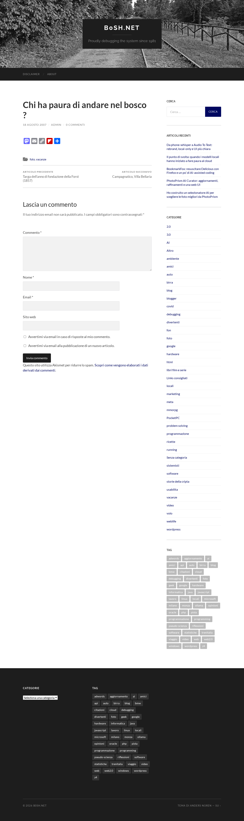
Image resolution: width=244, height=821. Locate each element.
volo (169, 513)
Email (28, 297)
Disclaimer (31, 74)
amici (170, 266)
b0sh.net (122, 27)
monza (186, 605)
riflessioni (198, 625)
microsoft (210, 598)
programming (202, 619)
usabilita (172, 489)
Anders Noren (201, 805)
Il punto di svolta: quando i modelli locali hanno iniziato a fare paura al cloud (193, 159)
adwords (174, 558)
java (190, 592)
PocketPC (173, 418)
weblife (171, 521)
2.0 (169, 226)
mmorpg (172, 410)
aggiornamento (193, 558)
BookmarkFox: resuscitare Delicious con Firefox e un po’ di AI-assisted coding (193, 171)
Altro (170, 250)
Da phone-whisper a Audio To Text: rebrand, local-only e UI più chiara (189, 147)
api (182, 565)
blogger (172, 298)
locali (170, 386)
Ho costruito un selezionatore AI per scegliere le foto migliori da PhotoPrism (192, 194)
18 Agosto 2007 (35, 124)
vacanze (41, 159)
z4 (203, 646)
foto (32, 159)
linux (184, 598)
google (171, 346)
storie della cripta (178, 481)
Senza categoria (177, 457)
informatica (176, 592)
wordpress (174, 529)
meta (170, 402)
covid (170, 306)
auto (170, 274)
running (172, 449)
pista (194, 612)
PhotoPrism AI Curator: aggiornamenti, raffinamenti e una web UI (192, 182)
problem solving (177, 425)
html (170, 362)
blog (169, 290)
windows (174, 646)
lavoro (172, 598)
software (172, 473)
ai (208, 558)
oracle (172, 612)
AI (168, 242)
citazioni (185, 571)
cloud (198, 571)
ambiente (173, 258)
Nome (28, 277)
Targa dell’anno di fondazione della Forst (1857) (51, 176)
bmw (172, 571)
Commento (32, 232)
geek (171, 585)
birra (170, 282)
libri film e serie (176, 370)
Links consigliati (177, 378)
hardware (173, 354)
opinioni (213, 605)
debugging (173, 314)
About (52, 74)
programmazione (178, 433)
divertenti (173, 322)
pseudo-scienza (178, 625)
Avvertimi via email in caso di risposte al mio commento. (69, 337)
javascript (203, 592)
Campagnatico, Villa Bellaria (132, 174)
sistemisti (173, 465)
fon (169, 330)
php (183, 612)
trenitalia (207, 632)
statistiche (190, 632)
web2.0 (208, 639)
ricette (171, 441)
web (196, 639)
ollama (199, 605)
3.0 (169, 234)
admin (56, 124)
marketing (173, 394)
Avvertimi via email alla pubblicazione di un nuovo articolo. (71, 346)
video (170, 505)
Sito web (29, 317)
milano (173, 605)
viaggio (173, 639)
